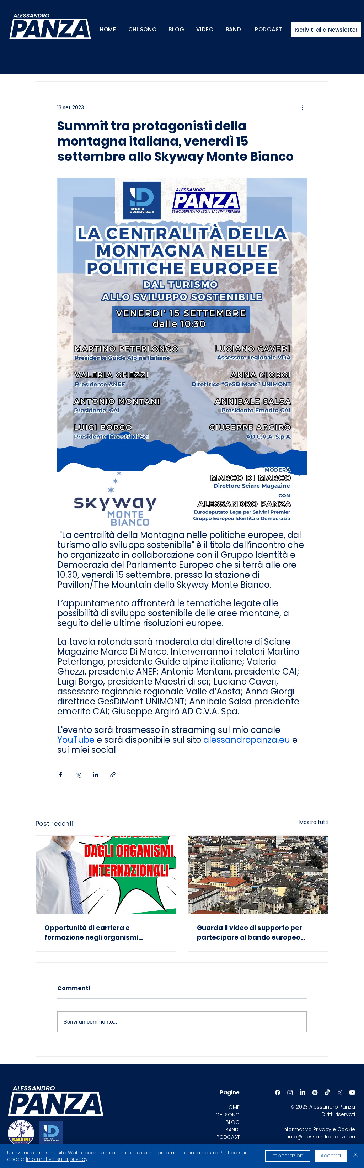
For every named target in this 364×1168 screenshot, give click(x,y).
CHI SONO (227, 1114)
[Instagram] (290, 1092)
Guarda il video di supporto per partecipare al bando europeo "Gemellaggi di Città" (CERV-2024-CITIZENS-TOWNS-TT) (256, 932)
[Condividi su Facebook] (60, 774)
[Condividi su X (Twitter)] (78, 774)
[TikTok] (327, 1092)
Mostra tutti (313, 822)
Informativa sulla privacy (56, 1159)
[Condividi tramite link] (112, 774)
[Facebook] (277, 1092)
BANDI (232, 1129)
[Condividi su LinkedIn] (95, 774)
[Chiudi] (355, 1155)
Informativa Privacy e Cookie (319, 1129)
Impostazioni (287, 1155)
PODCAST (228, 1137)
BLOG (233, 1122)
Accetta (331, 1155)
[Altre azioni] (302, 107)
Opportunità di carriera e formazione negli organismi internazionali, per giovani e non (98, 932)
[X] (339, 1092)
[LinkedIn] (302, 1092)
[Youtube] (352, 1092)
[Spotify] (314, 1092)
